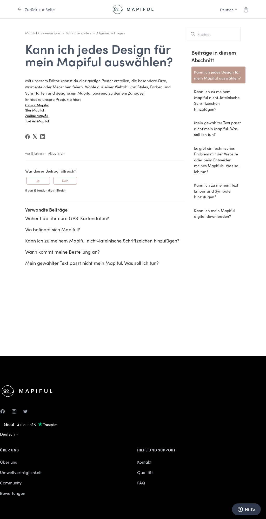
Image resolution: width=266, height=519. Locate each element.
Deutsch (8, 434)
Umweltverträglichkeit (21, 472)
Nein (65, 180)
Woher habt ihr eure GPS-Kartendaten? (67, 218)
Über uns (8, 462)
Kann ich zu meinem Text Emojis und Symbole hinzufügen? (216, 190)
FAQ (141, 482)
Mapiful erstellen (78, 32)
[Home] (133, 9)
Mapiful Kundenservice (42, 32)
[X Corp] (35, 136)
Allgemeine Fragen (110, 32)
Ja (38, 180)
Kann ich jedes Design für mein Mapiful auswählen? (217, 75)
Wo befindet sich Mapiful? (52, 229)
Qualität (145, 472)
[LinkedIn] (42, 136)
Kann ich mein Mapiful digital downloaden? (214, 213)
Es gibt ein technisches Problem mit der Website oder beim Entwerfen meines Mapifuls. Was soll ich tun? (217, 159)
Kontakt (144, 462)
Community (11, 482)
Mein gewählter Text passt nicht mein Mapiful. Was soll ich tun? (92, 263)
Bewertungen (12, 493)
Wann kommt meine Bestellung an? (62, 251)
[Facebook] (27, 136)
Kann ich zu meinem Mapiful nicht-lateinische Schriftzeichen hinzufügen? (102, 240)
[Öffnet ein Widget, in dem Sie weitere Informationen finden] (246, 509)
